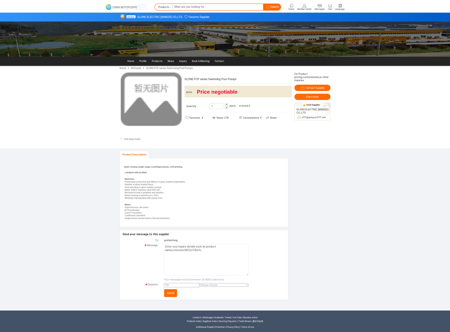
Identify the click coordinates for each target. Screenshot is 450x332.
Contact (219, 61)
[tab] (134, 154)
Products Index (194, 321)
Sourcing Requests (227, 321)
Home (130, 61)
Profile (143, 61)
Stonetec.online (250, 317)
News (171, 61)
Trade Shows (244, 321)
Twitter (227, 317)
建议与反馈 (258, 321)
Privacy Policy (232, 327)
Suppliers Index (210, 321)
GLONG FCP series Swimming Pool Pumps (169, 68)
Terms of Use (247, 327)
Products (157, 61)
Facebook (218, 317)
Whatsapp (207, 317)
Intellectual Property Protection (210, 327)
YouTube (237, 317)
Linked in (197, 317)
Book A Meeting (201, 61)
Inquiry (183, 61)
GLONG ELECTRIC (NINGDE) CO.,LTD (159, 17)
